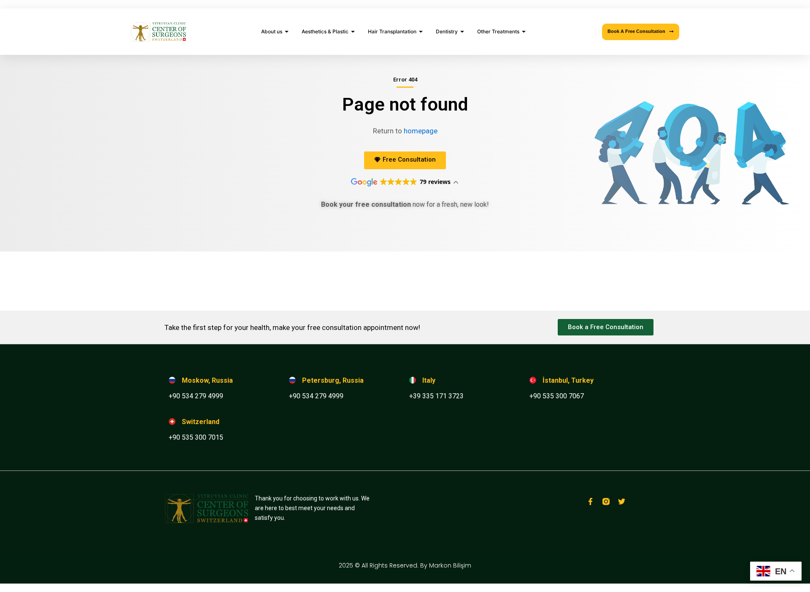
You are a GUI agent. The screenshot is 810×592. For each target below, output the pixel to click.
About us (271, 31)
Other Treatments (498, 31)
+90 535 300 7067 (556, 396)
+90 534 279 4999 (196, 396)
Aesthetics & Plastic (325, 31)
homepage (420, 131)
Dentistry (447, 31)
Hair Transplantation (392, 31)
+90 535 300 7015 (196, 437)
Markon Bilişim (450, 565)
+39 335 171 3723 (436, 396)
